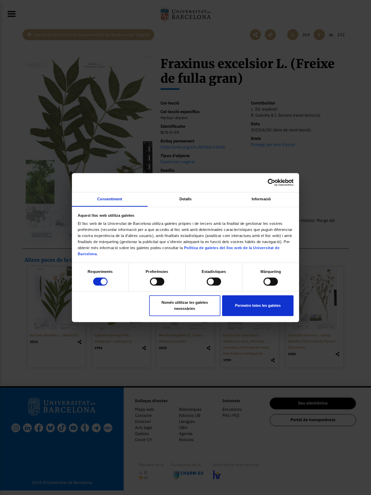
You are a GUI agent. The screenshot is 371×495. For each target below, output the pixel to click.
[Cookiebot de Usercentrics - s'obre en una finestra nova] (271, 182)
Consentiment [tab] (109, 199)
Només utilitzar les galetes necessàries (185, 305)
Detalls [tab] (185, 199)
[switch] (157, 281)
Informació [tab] (261, 199)
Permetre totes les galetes (258, 306)
